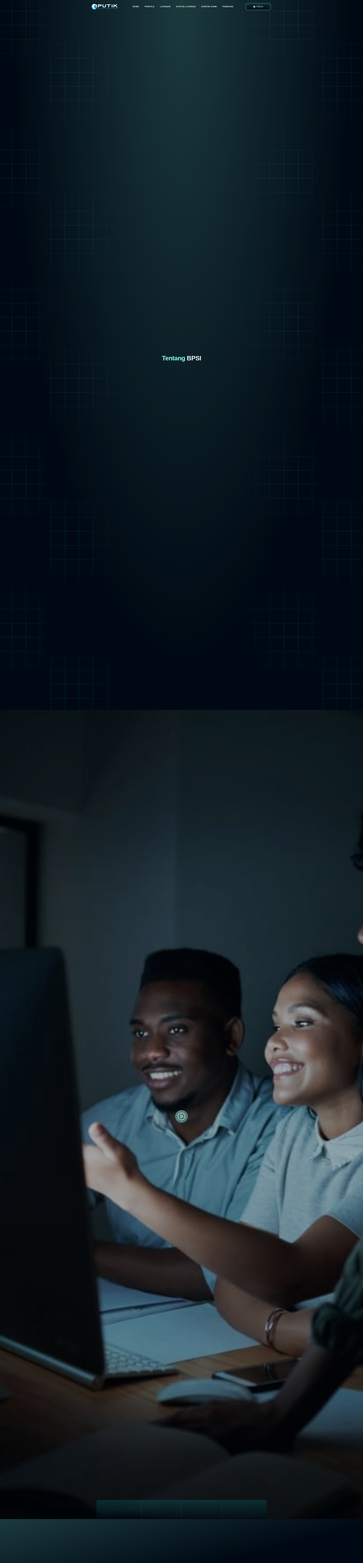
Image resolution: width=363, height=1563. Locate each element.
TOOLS (259, 6)
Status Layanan (186, 6)
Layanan (165, 6)
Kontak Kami (209, 6)
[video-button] (181, 1116)
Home (136, 6)
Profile (149, 6)
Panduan (228, 6)
